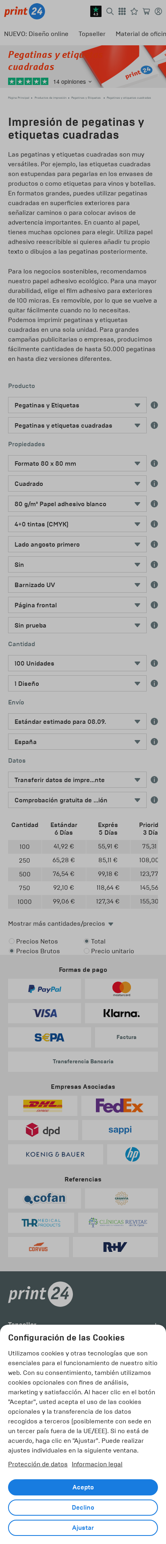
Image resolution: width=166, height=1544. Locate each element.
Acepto (83, 1487)
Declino (83, 1508)
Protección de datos (38, 1464)
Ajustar (83, 1528)
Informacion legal (97, 1464)
